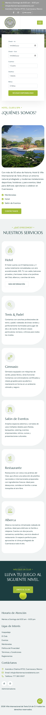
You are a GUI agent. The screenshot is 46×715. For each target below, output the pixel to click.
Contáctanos (11, 211)
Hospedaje (6, 632)
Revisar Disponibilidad (23, 93)
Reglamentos (7, 656)
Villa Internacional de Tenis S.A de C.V (21, 706)
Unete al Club (23, 589)
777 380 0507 (19, 676)
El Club (4, 636)
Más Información (16, 284)
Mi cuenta (27, 13)
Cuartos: (11, 62)
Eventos (5, 640)
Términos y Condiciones (11, 652)
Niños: (10, 82)
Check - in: (12, 41)
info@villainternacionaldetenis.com (19, 6)
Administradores (8, 689)
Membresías (7, 644)
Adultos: (11, 72)
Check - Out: (12, 51)
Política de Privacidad (10, 648)
